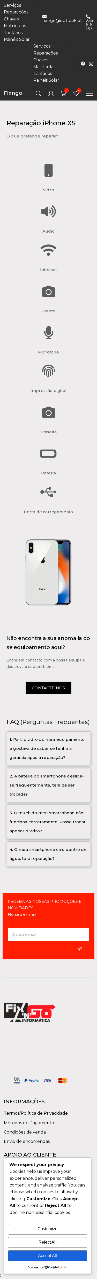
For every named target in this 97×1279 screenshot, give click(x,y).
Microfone (48, 352)
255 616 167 (89, 24)
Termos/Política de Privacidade (36, 1113)
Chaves (11, 19)
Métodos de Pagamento (29, 1122)
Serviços (12, 5)
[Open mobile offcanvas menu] (89, 93)
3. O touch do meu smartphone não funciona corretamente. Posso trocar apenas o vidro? (48, 821)
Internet (48, 269)
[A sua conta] (51, 93)
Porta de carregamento (48, 511)
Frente (48, 311)
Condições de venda (25, 1132)
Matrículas (15, 25)
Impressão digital (48, 390)
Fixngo (13, 93)
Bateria (48, 473)
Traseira (48, 431)
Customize (48, 1229)
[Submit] (80, 949)
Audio (48, 231)
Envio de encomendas (27, 1141)
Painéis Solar (17, 39)
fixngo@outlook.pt (62, 20)
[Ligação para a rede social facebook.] (83, 63)
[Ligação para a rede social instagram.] (91, 63)
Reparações (16, 12)
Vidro (48, 189)
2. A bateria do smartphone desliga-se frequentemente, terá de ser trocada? (47, 785)
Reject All (48, 1242)
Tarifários (13, 32)
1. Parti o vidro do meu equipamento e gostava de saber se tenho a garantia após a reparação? (47, 748)
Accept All (47, 1255)
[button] (48, 749)
